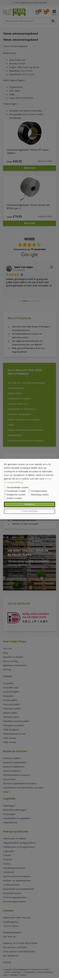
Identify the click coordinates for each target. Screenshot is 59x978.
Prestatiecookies (39, 491)
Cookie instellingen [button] (29, 511)
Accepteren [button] (29, 504)
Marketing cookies (40, 495)
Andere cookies (14, 498)
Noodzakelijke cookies (18, 487)
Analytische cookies (16, 495)
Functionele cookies (16, 491)
